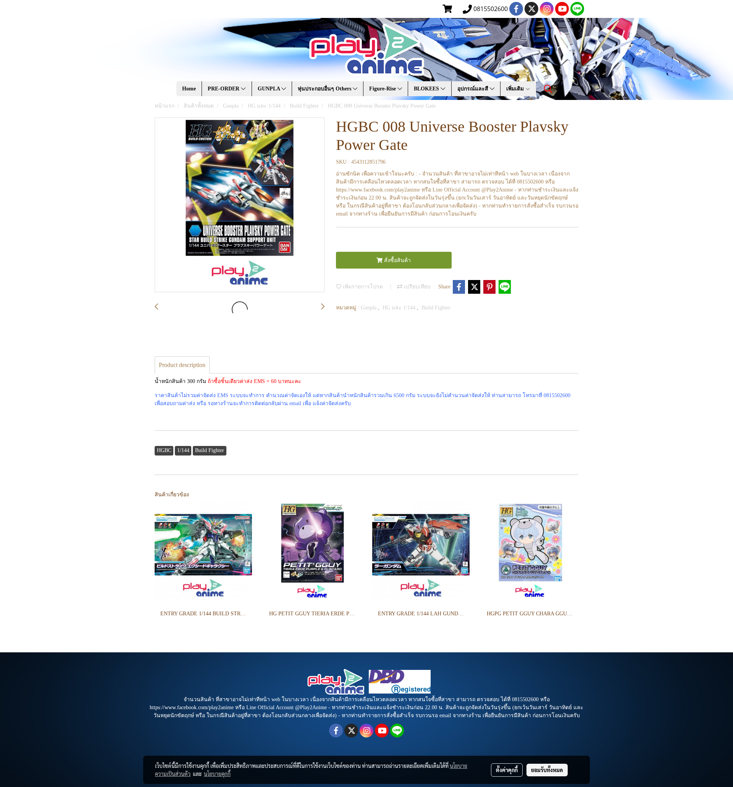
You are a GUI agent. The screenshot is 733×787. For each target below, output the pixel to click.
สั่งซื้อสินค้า (397, 260)
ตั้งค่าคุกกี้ (507, 769)
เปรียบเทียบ (416, 287)
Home (189, 89)
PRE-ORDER (224, 89)
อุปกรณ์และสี (473, 89)
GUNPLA (269, 89)
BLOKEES (427, 89)
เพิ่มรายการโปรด (362, 287)
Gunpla (369, 308)
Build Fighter (435, 308)
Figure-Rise (383, 89)
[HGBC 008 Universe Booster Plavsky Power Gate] (239, 205)
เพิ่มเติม (515, 89)
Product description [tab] (182, 365)
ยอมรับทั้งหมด (547, 769)
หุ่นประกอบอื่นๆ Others (325, 89)
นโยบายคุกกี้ (217, 773)
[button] (548, 89)
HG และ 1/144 (400, 308)
